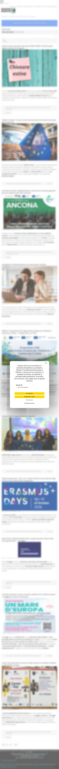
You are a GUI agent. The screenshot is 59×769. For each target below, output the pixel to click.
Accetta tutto (29, 393)
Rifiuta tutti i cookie (29, 396)
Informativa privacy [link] (29, 403)
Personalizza (29, 400)
